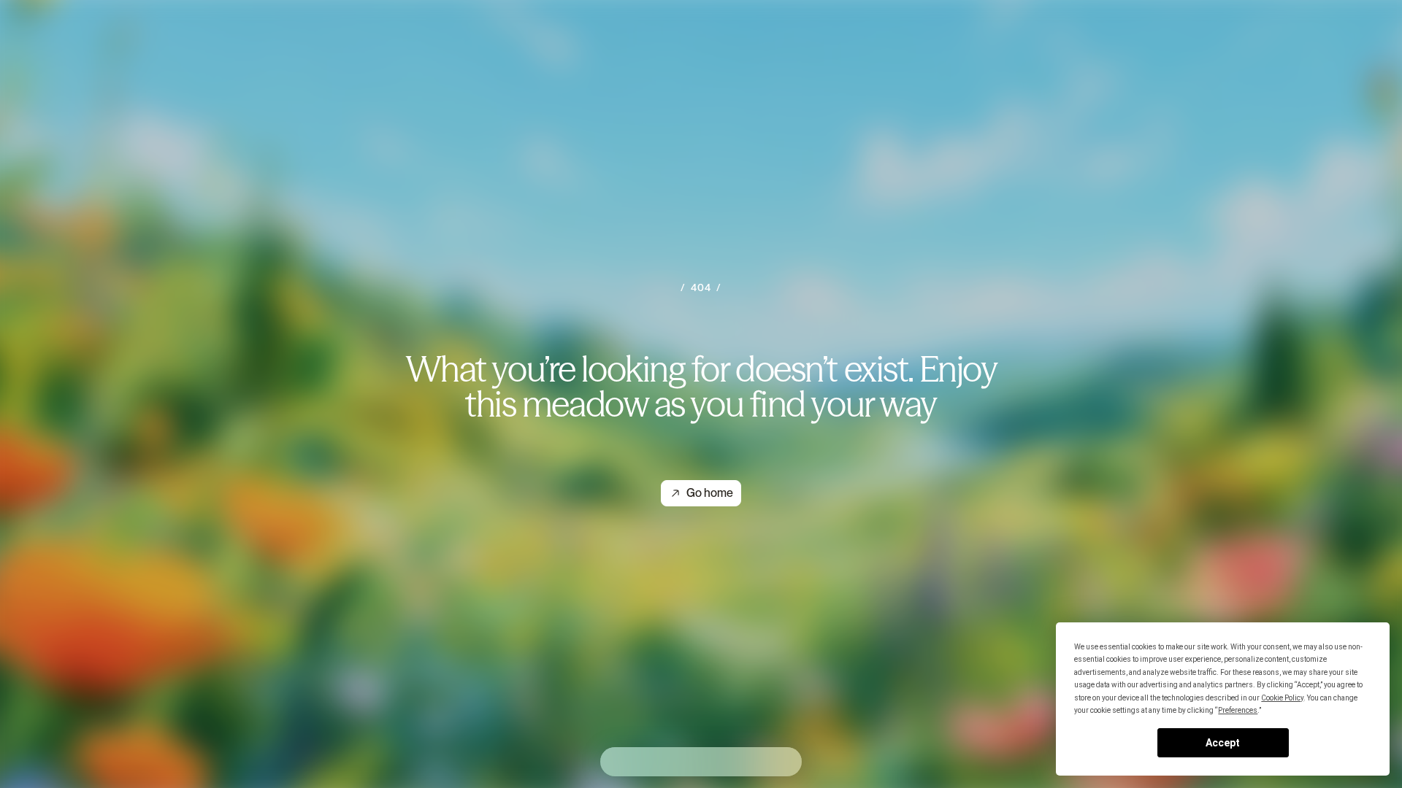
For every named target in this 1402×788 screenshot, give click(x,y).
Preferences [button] (1237, 710)
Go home (709, 493)
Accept (1223, 743)
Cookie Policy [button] (1282, 698)
